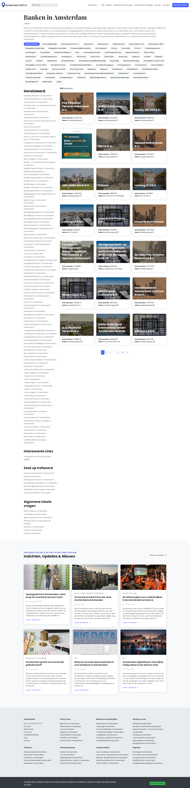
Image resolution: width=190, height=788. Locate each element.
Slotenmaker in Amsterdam (36, 363)
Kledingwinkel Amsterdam (71, 757)
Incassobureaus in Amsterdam (37, 286)
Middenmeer (52, 61)
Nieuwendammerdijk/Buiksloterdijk (92, 61)
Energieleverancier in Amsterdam (38, 263)
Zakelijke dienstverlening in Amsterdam (35, 441)
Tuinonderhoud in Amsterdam (36, 399)
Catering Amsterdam (105, 726)
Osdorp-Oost (31, 69)
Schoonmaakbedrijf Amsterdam (38, 760)
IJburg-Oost (95, 57)
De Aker (114, 48)
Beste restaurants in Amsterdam (38, 517)
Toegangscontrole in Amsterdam (38, 386)
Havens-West (149, 52)
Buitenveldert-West (156, 44)
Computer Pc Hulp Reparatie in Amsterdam (37, 245)
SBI (103, 5)
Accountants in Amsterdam (36, 102)
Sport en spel (130, 593)
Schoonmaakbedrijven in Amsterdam (40, 359)
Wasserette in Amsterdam (35, 430)
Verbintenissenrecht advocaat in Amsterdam (38, 407)
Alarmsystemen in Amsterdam (37, 133)
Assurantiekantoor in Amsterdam (38, 149)
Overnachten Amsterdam (144, 737)
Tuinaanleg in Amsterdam (35, 395)
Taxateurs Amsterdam (33, 757)
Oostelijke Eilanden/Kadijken (80, 65)
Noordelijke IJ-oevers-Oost (154, 61)
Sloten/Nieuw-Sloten (150, 69)
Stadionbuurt (123, 73)
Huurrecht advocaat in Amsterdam (39, 283)
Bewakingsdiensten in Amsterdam (38, 218)
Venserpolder (50, 77)
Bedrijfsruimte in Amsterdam (36, 181)
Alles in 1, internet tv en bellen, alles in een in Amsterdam (40, 138)
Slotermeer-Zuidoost (55, 73)
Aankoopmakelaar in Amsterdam (38, 99)
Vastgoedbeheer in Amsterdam (37, 402)
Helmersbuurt (31, 57)
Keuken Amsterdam (68, 752)
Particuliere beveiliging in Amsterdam (40, 343)
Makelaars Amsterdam (34, 763)
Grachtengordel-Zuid (113, 52)
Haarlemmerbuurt (132, 52)
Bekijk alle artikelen (157, 555)
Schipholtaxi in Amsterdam (35, 356)
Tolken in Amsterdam (33, 389)
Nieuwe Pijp (114, 61)
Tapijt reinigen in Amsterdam (36, 373)
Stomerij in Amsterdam (34, 366)
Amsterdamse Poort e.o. (70, 44)
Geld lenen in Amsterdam (35, 273)
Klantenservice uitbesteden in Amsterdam (36, 297)
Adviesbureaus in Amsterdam (36, 117)
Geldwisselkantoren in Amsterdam (39, 276)
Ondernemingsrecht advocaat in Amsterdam (38, 326)
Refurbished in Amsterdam (35, 350)
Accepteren (157, 783)
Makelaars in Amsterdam (35, 311)
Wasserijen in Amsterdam (35, 433)
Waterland (81, 77)
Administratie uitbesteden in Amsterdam (36, 113)
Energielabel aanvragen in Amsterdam (40, 260)
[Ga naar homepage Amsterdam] (14, 5)
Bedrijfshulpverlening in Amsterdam (39, 168)
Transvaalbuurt (139, 73)
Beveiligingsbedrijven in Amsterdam (39, 212)
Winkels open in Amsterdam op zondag (37, 522)
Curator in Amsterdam (33, 253)
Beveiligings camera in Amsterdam (39, 215)
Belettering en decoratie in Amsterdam (35, 201)
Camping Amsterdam (142, 735)
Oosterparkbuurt (124, 65)
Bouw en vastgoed (36, 658)
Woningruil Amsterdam (143, 752)
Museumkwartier (68, 61)
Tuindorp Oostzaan (33, 77)
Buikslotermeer (119, 44)
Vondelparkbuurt (66, 77)
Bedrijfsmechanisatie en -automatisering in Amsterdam (37, 173)
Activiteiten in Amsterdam (35, 514)
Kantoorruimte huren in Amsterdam (39, 292)
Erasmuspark (31, 52)
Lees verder (33, 620)
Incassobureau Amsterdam (144, 757)
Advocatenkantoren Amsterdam (110, 760)
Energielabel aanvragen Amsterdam (39, 489)
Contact (166, 5)
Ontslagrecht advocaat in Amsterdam (40, 333)
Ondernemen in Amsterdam (36, 321)
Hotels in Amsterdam (33, 530)
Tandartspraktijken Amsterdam (110, 732)
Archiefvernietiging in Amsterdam (38, 146)
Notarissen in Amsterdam (35, 318)
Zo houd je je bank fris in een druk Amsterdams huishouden (92, 599)
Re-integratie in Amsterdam (36, 353)
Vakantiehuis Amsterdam (143, 740)
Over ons (28, 732)
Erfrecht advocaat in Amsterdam (38, 266)
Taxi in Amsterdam (32, 379)
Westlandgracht (32, 82)
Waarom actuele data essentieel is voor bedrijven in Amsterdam (94, 663)
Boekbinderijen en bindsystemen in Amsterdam (39, 230)
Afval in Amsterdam (32, 127)
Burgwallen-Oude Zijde (57, 48)
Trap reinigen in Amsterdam (36, 392)
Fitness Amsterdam (32, 533)
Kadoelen (158, 57)
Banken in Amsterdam (33, 155)
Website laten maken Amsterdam (75, 760)
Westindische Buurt (140, 77)
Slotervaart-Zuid (73, 73)
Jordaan (147, 57)
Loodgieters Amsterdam (106, 735)
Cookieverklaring (31, 735)
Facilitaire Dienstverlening (89, 593)
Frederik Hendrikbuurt (62, 52)
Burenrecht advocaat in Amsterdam (39, 238)
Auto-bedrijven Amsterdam (108, 752)
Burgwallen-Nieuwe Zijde (35, 48)
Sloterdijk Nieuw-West (34, 73)
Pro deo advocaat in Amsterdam (38, 346)
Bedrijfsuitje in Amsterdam (35, 184)
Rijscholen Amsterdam (69, 723)
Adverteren (180, 5)
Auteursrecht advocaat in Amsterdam (40, 152)
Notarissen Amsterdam (34, 754)
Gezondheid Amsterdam (70, 735)
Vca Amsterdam (67, 754)
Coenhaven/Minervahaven (81, 48)
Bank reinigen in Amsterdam (36, 159)
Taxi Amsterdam (67, 729)
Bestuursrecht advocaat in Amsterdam (35, 207)
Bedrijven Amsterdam (123, 5)
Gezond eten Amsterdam (71, 740)
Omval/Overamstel (58, 65)
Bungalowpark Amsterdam (144, 743)
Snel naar (92, 5)
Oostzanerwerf (140, 65)
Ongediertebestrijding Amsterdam (147, 763)
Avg (25, 737)
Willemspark (47, 82)
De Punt (138, 48)
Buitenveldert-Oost (136, 44)
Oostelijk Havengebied (104, 65)
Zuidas (59, 82)
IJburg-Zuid (122, 57)
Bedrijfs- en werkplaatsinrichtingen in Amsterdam (40, 163)
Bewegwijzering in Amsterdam (37, 222)
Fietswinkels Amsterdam (70, 726)
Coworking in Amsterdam (35, 250)
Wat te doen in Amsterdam (35, 511)
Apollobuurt (88, 44)
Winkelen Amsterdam (142, 723)
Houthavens (81, 57)
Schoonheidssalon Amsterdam (109, 729)
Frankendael (45, 52)
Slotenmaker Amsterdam (107, 763)
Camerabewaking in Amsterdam (38, 241)
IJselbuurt (136, 57)
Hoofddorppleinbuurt (49, 57)
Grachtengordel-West (92, 52)
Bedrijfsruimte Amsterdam (144, 760)
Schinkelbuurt (132, 69)
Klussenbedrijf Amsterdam (35, 752)
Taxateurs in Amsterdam (34, 376)
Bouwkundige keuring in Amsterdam (39, 486)
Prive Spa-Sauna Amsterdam (145, 754)
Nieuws (158, 5)
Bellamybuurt (103, 44)
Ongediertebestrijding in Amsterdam (39, 330)
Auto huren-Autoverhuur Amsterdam (112, 754)
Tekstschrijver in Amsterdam (36, 382)
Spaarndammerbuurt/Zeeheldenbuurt (99, 73)
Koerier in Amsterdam (33, 302)
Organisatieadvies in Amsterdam (38, 340)
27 (118, 352)
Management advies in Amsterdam (39, 314)
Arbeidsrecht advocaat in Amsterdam (40, 142)
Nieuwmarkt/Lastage (131, 61)
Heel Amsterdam (32, 44)
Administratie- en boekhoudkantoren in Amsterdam (40, 107)
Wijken (109, 5)
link (38, 456)
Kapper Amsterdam (68, 732)
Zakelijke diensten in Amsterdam (38, 95)
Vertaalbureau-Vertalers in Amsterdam (35, 413)
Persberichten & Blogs (143, 5)
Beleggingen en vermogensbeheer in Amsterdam (40, 195)
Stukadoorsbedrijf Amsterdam (109, 737)
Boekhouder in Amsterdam (35, 234)
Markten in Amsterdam (34, 527)
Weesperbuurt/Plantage (120, 77)
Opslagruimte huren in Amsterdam (39, 337)
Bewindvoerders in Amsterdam (37, 225)
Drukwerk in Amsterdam (34, 257)
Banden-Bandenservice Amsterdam (112, 757)
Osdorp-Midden (157, 65)
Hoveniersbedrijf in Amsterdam (37, 279)
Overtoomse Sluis (58, 69)
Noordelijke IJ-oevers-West (36, 65)
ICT (76, 658)
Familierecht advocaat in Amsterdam (40, 270)
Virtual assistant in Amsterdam (37, 417)
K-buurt (29, 61)
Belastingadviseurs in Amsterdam (38, 190)
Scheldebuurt (117, 69)
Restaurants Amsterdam (107, 723)
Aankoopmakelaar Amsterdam (37, 492)
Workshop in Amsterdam (34, 436)
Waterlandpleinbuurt (98, 77)
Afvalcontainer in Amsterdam (36, 130)
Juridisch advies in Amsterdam (37, 289)
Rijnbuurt (104, 69)
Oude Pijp (43, 69)
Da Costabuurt (101, 48)
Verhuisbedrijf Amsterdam (107, 740)
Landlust (39, 61)
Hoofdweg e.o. (67, 57)
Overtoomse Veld (76, 69)
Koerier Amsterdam (32, 476)
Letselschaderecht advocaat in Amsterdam (37, 306)
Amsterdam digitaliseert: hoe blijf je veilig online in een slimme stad (143, 663)
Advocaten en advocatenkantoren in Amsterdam (40, 122)
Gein (77, 52)
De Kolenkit (126, 48)
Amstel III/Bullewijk (50, 44)
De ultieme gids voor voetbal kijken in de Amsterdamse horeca (142, 599)
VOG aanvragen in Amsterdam (37, 427)
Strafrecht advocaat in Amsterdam (39, 369)
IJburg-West (109, 57)
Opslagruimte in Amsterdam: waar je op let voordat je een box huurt (46, 596)
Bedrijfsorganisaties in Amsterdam (38, 177)
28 (123, 352)
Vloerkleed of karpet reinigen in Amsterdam (37, 422)
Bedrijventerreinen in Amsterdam (38, 187)
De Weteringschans (152, 48)
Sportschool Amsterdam (70, 763)
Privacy (27, 740)
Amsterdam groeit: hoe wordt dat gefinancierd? (45, 663)
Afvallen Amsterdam (69, 737)
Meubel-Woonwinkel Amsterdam (147, 726)
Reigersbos (92, 69)
